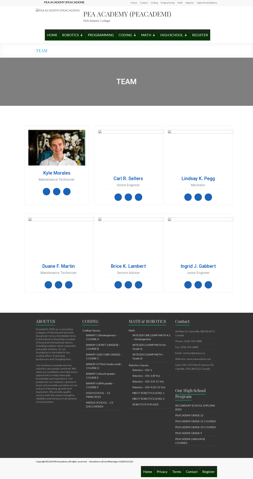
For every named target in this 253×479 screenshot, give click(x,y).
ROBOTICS (70, 35)
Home (134, 2)
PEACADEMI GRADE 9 (188, 433)
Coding (154, 2)
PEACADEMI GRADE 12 (189, 415)
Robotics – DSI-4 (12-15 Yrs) (148, 387)
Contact (144, 2)
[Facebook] (46, 191)
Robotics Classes (139, 365)
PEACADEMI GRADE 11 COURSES (195, 421)
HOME (52, 35)
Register (190, 2)
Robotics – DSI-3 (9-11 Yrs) (148, 381)
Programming (167, 2)
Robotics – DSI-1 (142, 370)
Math (180, 2)
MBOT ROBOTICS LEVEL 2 (148, 398)
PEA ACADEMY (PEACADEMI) (127, 13)
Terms (176, 472)
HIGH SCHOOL (171, 35)
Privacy (162, 472)
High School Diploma (207, 2)
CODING (125, 35)
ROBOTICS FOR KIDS (145, 404)
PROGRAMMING (101, 35)
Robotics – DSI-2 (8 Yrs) (146, 375)
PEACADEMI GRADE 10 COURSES (195, 427)
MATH (146, 35)
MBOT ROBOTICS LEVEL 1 (148, 392)
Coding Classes (91, 330)
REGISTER (200, 35)
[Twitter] (56, 191)
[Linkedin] (67, 191)
